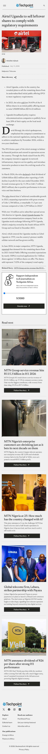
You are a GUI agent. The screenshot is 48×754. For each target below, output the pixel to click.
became (37, 215)
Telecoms (12, 71)
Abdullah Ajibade (12, 61)
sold (23, 103)
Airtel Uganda (28, 215)
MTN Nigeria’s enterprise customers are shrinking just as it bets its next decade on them (23, 445)
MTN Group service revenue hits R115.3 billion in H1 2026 (29, 268)
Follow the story (20, 390)
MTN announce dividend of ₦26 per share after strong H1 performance (24, 664)
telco (7, 197)
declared (26, 175)
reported (5, 250)
